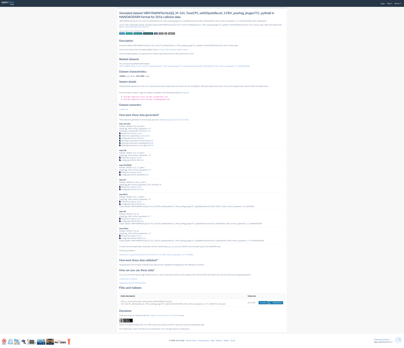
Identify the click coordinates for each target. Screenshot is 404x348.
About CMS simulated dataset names (174, 49)
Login (382, 3)
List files (264, 302)
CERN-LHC (171, 33)
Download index (277, 302)
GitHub (219, 340)
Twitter (226, 340)
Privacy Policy (203, 340)
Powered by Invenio (381, 339)
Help (212, 340)
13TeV (161, 33)
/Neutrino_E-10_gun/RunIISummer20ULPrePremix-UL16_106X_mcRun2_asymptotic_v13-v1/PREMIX (156, 254)
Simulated (129, 33)
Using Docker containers (128, 279)
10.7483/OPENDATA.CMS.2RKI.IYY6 (135, 27)
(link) (148, 136)
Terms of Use (191, 340)
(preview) (138, 133)
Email (233, 340)
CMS (156, 33)
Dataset (122, 33)
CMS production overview (173, 120)
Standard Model (148, 33)
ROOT (147, 86)
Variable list (123, 109)
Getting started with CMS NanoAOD (132, 283)
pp (165, 33)
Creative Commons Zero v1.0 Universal (164, 315)
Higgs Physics (138, 33)
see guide (184, 92)
